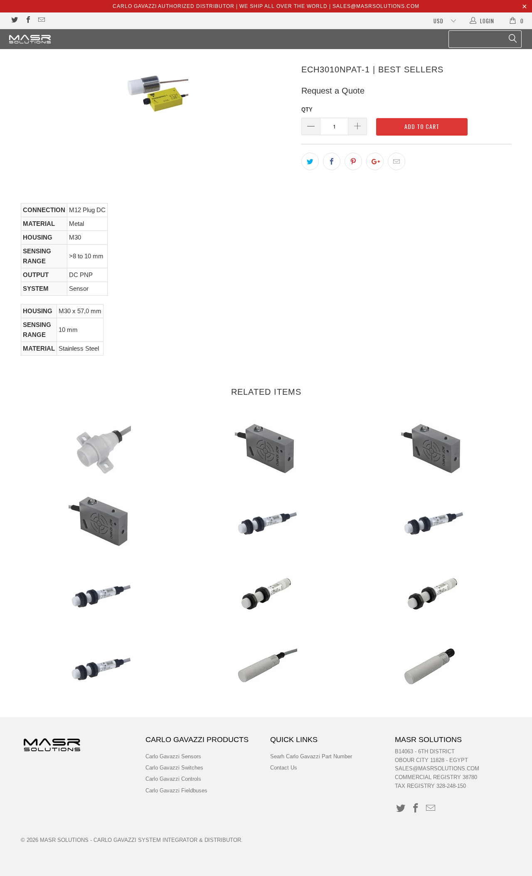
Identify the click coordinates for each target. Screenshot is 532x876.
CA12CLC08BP (266, 521)
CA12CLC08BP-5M (100, 594)
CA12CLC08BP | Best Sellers (432, 521)
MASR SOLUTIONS (64, 840)
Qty (307, 109)
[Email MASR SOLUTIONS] (41, 20)
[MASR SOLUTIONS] (46, 39)
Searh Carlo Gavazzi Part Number (311, 756)
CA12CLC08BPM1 (266, 594)
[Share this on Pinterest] (353, 161)
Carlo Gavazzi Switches (174, 768)
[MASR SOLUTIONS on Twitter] (14, 20)
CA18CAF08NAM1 (432, 667)
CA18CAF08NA (266, 667)
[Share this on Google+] (375, 161)
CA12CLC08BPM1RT (432, 594)
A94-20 (100, 449)
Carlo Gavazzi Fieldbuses (176, 790)
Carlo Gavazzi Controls (173, 779)
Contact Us (283, 768)
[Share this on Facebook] (331, 161)
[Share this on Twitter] (310, 161)
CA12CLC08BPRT (100, 667)
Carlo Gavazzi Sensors (173, 756)
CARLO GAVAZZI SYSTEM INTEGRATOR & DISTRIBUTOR (167, 840)
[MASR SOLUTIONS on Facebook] (27, 20)
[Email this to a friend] (396, 161)
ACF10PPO (100, 521)
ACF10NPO (266, 449)
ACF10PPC (432, 449)
